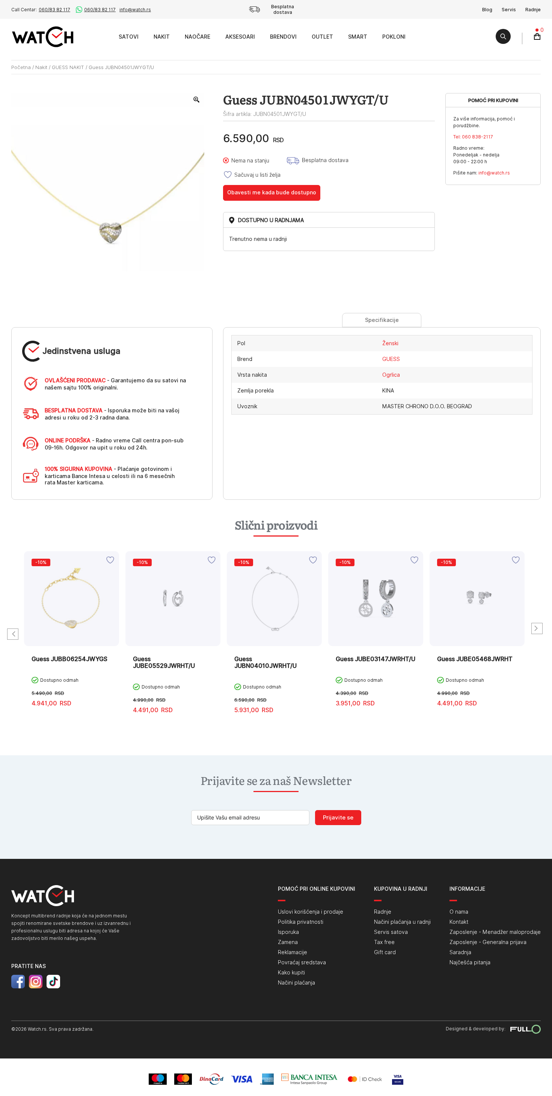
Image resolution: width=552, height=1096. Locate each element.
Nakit (162, 37)
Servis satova (391, 932)
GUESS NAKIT (68, 67)
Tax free (384, 942)
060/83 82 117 (54, 9)
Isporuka (288, 932)
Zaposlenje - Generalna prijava (487, 942)
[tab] (381, 320)
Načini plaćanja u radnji (402, 922)
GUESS (391, 359)
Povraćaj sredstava (302, 962)
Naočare (197, 37)
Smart (357, 37)
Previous (12, 634)
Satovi (129, 37)
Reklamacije (292, 952)
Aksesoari (240, 37)
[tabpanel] (71, 635)
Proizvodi (102, 36)
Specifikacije (382, 320)
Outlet (322, 37)
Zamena (288, 942)
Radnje (533, 9)
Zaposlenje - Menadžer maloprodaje (495, 932)
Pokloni (394, 37)
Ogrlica (391, 375)
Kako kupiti (291, 973)
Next (537, 628)
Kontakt (458, 922)
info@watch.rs (135, 9)
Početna (21, 67)
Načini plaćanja (296, 983)
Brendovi (283, 37)
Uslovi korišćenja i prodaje (310, 912)
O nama (458, 912)
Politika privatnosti (300, 922)
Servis (509, 9)
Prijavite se (338, 817)
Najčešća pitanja (469, 962)
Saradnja (460, 952)
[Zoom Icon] (196, 100)
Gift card (385, 952)
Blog (487, 9)
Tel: (473, 137)
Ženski (390, 343)
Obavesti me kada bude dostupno (271, 192)
